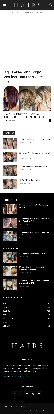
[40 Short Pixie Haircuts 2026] (10, 184)
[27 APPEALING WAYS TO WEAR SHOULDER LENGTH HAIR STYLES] (27, 98)
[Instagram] (33, 393)
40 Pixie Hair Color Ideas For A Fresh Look (35, 166)
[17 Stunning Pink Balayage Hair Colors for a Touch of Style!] (10, 223)
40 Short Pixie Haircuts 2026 (30, 180)
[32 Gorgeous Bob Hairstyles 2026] (10, 257)
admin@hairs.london (20, 376)
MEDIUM (5, 110)
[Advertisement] (27, 41)
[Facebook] (20, 393)
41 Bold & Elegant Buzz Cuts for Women (35, 139)
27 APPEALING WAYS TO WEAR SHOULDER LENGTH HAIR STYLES (23, 115)
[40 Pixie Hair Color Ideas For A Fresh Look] (10, 170)
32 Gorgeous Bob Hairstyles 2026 (32, 254)
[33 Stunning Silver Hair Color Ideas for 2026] (10, 236)
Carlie (5, 120)
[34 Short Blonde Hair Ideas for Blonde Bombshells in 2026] (10, 284)
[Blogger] (14, 393)
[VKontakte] (39, 393)
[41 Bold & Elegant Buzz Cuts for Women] (10, 143)
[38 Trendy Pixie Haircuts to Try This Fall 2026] (10, 157)
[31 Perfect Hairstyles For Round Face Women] (10, 209)
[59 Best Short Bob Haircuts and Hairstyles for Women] (10, 271)
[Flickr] (26, 393)
